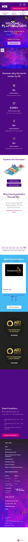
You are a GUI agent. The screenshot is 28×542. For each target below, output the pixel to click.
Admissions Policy (9, 525)
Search (20, 4)
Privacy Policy (9, 459)
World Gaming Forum (10, 452)
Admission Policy (9, 462)
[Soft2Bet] (14, 276)
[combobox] (22, 540)
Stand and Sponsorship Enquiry (13, 467)
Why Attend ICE (14, 43)
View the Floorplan (14, 185)
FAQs (6, 446)
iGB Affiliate (7, 478)
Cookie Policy (8, 523)
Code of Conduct (10, 464)
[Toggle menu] (24, 4)
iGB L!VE (7, 481)
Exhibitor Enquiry (14, 181)
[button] (3, 247)
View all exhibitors (14, 307)
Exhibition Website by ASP (17, 521)
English (21, 540)
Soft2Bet (5, 289)
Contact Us (8, 449)
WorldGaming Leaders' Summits (9, 484)
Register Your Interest (19, 8)
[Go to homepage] (4, 6)
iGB (16, 478)
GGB (16, 484)
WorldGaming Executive (8, 491)
